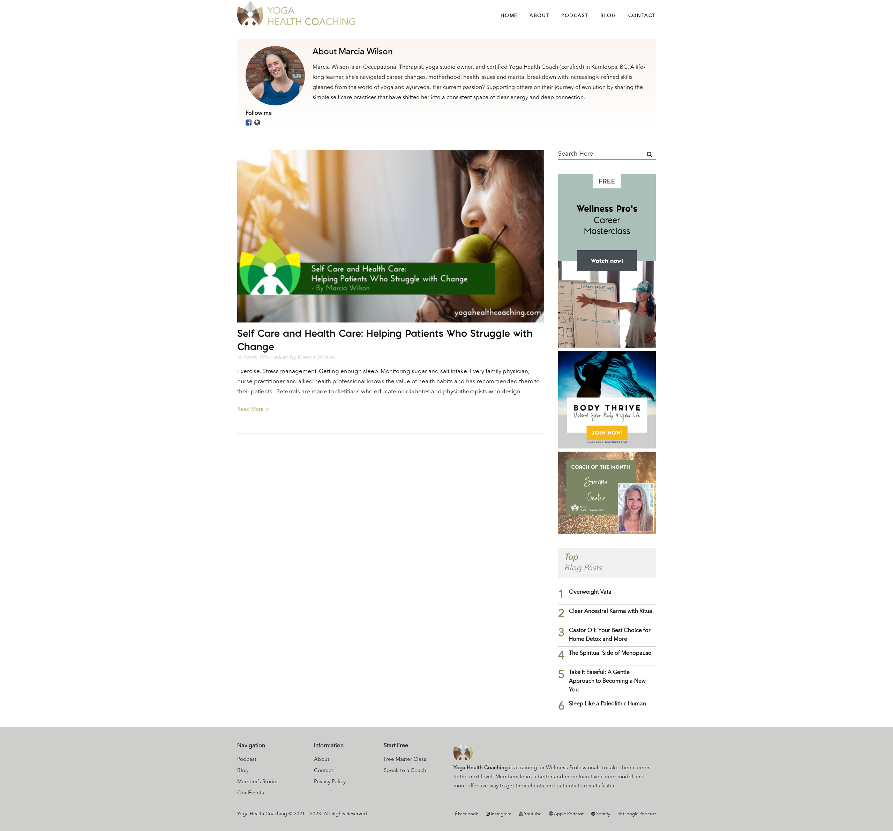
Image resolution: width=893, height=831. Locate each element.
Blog (242, 770)
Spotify (602, 814)
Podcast (246, 759)
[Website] (257, 123)
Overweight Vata (590, 592)
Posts (250, 358)
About (321, 759)
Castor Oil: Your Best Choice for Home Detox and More (610, 635)
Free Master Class (405, 759)
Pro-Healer (274, 358)
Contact (323, 770)
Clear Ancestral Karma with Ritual (611, 611)
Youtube (532, 814)
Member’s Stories (258, 782)
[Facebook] (249, 123)
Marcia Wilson (317, 358)
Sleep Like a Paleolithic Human (607, 704)
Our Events (250, 793)
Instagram (500, 814)
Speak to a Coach (405, 770)
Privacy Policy (330, 782)
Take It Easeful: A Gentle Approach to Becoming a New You (607, 681)
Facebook (467, 814)
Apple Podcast (568, 814)
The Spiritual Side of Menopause (610, 653)
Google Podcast (639, 814)
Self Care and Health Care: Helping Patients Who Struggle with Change (385, 340)
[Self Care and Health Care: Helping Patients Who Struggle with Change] (390, 236)
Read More (250, 409)
